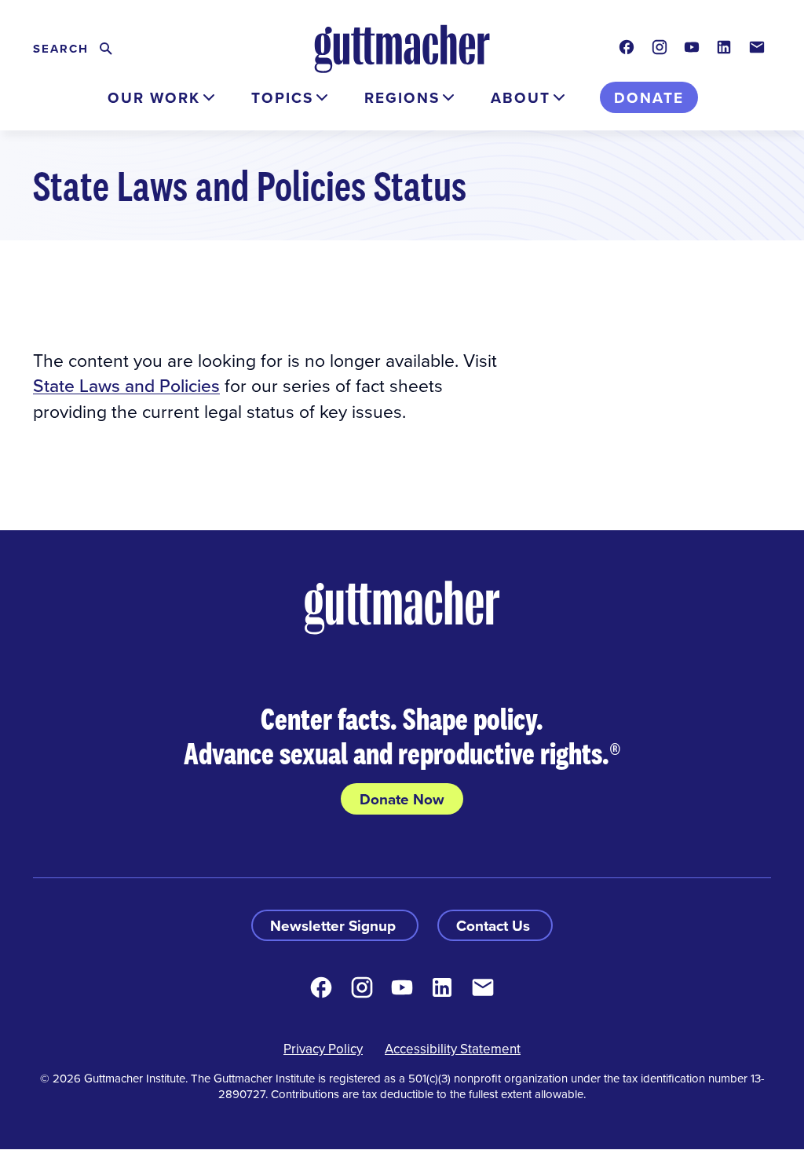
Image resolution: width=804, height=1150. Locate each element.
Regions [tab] (402, 97)
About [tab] (520, 97)
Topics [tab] (282, 97)
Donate (649, 97)
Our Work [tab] (154, 97)
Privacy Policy (323, 1048)
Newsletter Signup (335, 925)
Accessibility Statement (453, 1048)
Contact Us (495, 925)
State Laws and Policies (126, 385)
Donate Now (402, 799)
